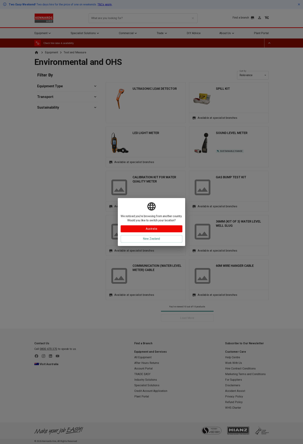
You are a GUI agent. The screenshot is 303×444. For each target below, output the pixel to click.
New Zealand (151, 238)
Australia (151, 228)
